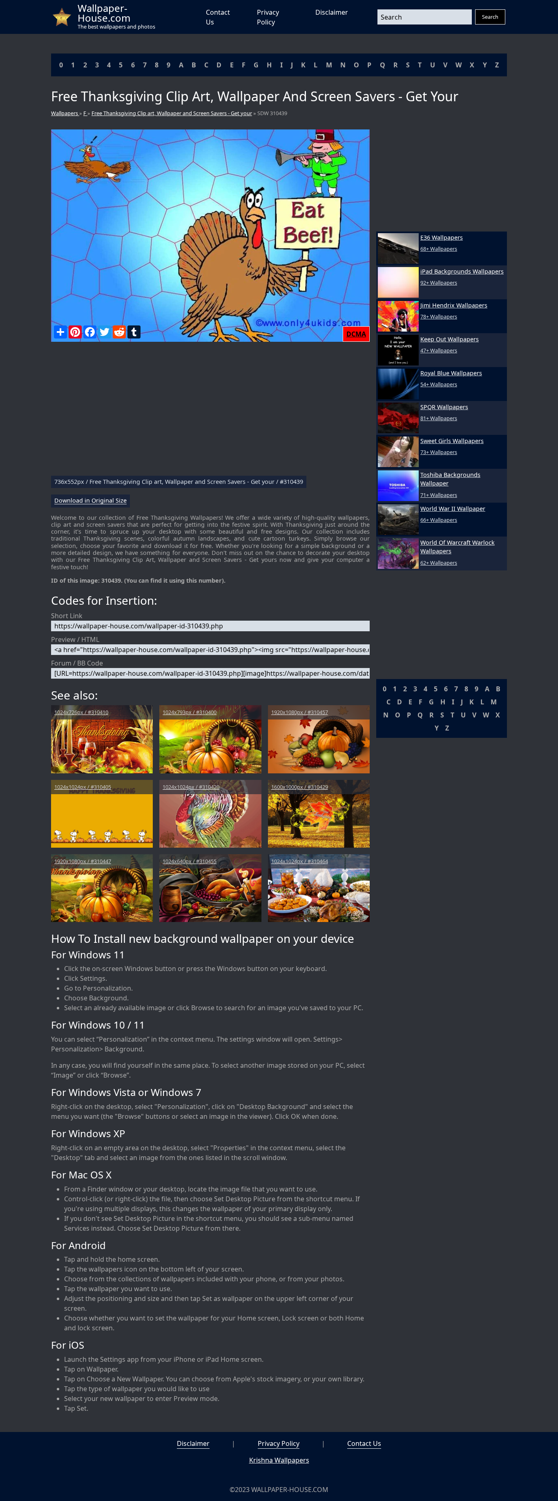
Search (490, 16)
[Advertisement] (210, 412)
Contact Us (364, 1443)
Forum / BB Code (77, 663)
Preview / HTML (75, 639)
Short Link (67, 615)
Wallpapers (65, 113)
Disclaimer (331, 12)
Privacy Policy (278, 1443)
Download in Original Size (90, 501)
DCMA (356, 334)
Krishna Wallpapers (279, 1460)
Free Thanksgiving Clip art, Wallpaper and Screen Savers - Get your (172, 113)
